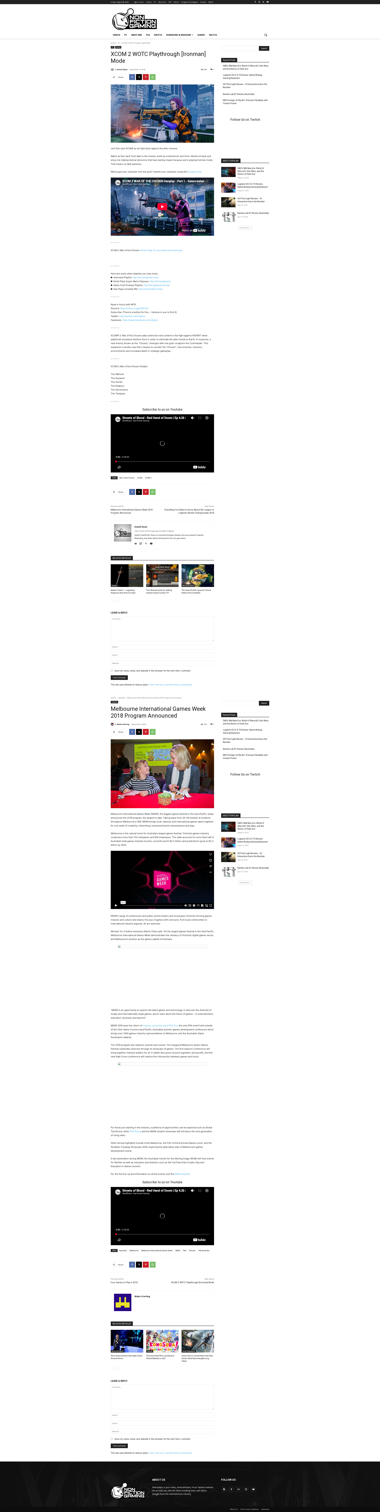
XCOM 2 (148, 478)
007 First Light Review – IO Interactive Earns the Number (245, 85)
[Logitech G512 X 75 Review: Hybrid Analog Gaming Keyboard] (228, 188)
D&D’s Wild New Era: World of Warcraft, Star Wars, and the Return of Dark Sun (246, 67)
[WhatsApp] (153, 77)
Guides (114, 586)
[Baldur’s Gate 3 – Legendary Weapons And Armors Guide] (127, 575)
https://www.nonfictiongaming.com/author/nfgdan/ (154, 531)
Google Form (194, 171)
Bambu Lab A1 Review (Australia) (238, 94)
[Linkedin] (135, 543)
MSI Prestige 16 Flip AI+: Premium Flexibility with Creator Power (245, 102)
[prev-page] (112, 600)
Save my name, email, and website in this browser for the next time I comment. (152, 670)
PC (119, 43)
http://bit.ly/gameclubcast (156, 285)
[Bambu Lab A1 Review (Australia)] (228, 217)
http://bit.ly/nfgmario (160, 281)
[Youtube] (267, 2)
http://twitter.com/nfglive (132, 316)
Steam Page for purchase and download (161, 250)
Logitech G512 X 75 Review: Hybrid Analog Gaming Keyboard (242, 76)
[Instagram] (259, 2)
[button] (265, 34)
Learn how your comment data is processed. (170, 684)
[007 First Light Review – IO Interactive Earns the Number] (228, 202)
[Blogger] (224, 1489)
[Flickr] (239, 1489)
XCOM (139, 478)
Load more (244, 227)
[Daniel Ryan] (113, 69)
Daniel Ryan (122, 69)
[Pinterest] (146, 77)
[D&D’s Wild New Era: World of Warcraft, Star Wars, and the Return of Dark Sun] (228, 172)
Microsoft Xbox (188, 586)
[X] (263, 2)
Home (113, 43)
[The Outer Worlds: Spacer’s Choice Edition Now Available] (198, 575)
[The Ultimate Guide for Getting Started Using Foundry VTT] (162, 575)
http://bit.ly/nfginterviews (146, 277)
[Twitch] (141, 543)
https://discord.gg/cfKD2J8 (134, 308)
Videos (118, 47)
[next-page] (117, 600)
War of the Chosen (126, 478)
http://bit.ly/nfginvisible (151, 289)
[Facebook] (255, 2)
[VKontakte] (253, 1489)
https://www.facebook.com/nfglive (140, 320)
